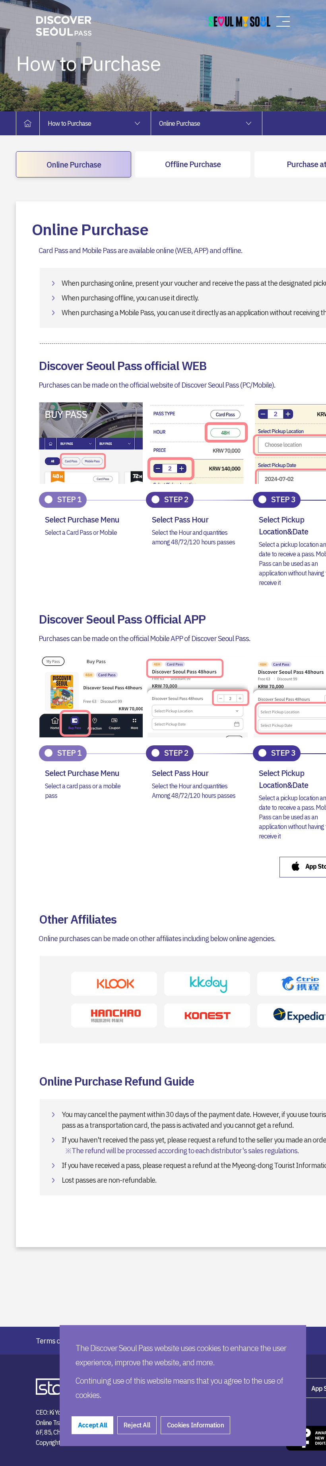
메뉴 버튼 (283, 21)
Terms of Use (55, 1340)
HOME (31, 123)
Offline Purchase (193, 164)
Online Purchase (74, 164)
